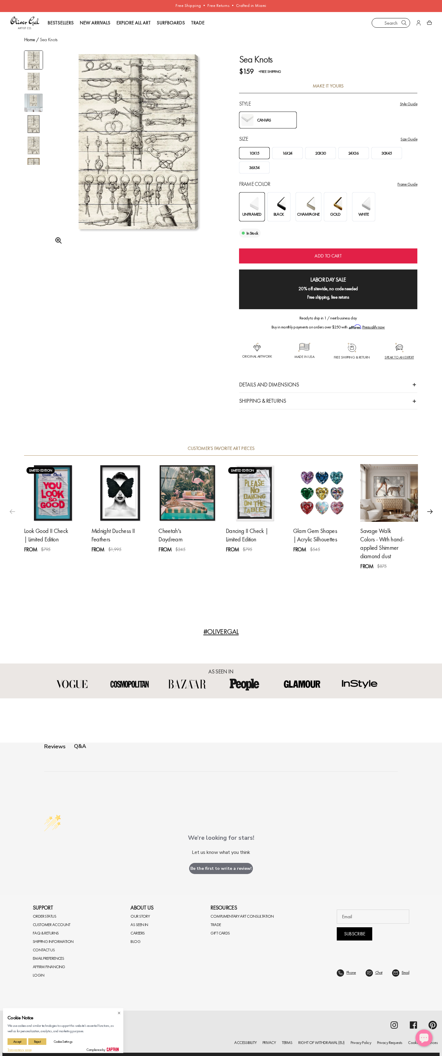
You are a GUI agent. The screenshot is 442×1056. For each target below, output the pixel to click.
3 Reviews (126, 560)
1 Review (58, 560)
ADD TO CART (328, 256)
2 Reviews (261, 560)
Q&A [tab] (80, 746)
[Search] (404, 23)
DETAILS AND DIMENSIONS (269, 384)
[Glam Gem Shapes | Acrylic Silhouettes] (322, 493)
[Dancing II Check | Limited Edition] (255, 493)
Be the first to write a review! (221, 868)
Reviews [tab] (55, 746)
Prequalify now (373, 327)
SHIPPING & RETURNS (262, 400)
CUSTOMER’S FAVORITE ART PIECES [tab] (221, 448)
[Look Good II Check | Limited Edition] (53, 493)
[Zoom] (56, 240)
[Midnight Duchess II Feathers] (120, 493)
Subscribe (354, 934)
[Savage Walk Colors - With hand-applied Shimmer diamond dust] (389, 493)
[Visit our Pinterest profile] (432, 1025)
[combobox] (391, 23)
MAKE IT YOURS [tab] (328, 86)
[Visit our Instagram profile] (394, 1025)
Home (29, 39)
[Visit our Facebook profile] (413, 1025)
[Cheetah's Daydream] (187, 493)
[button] (430, 511)
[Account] (419, 23)
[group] (138, 149)
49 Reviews (396, 577)
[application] (424, 1038)
